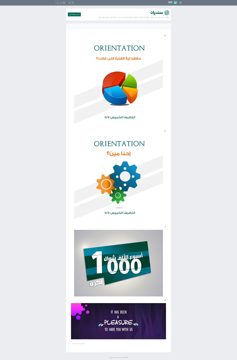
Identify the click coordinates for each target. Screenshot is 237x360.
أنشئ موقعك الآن (74, 14)
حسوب (110, 358)
